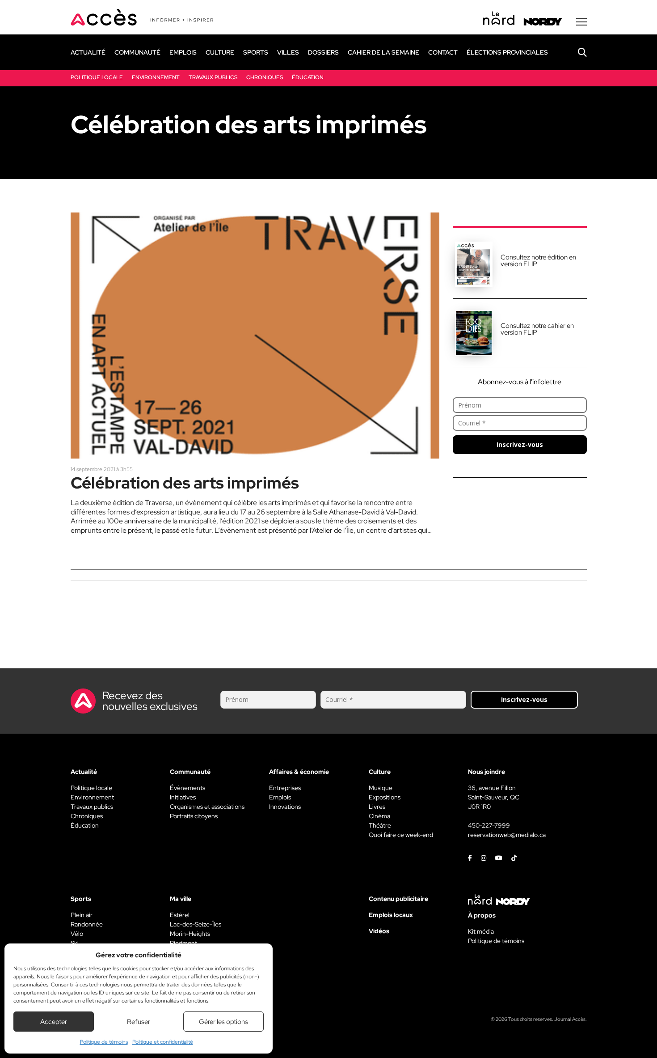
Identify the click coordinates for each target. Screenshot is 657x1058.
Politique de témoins (104, 1041)
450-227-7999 (489, 825)
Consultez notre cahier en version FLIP (537, 329)
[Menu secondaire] (581, 21)
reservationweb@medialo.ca (507, 835)
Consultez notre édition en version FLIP (538, 260)
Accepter (53, 1021)
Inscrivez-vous (520, 444)
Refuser (138, 1021)
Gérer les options (223, 1021)
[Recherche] (575, 52)
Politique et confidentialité (162, 1041)
